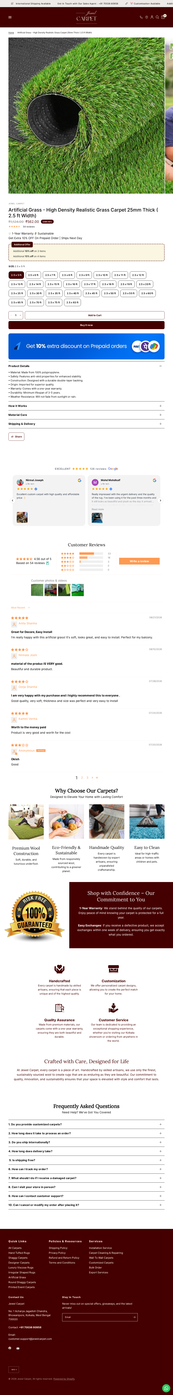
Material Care (17, 415)
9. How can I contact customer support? (35, 1196)
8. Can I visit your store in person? (32, 1187)
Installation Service (100, 1248)
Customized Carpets (101, 1262)
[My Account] (152, 17)
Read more (98, 509)
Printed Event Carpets (21, 1287)
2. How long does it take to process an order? (39, 1133)
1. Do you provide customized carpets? (35, 1124)
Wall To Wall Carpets (101, 1257)
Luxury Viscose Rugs (20, 1267)
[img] (19, 618)
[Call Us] (141, 17)
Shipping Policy (58, 1248)
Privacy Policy (57, 1252)
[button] (68, 553)
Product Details (19, 366)
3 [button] (87, 777)
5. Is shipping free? (21, 1160)
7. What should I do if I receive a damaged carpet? (42, 1178)
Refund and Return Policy (64, 1257)
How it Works (17, 406)
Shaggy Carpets (18, 1257)
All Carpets (15, 1248)
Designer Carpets (19, 1262)
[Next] (160, 500)
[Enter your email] (134, 1317)
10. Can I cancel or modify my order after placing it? (43, 1205)
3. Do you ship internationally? (29, 1142)
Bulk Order (95, 1267)
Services (96, 1241)
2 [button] (82, 777)
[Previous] (12, 500)
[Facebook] (12, 1348)
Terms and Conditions (62, 1262)
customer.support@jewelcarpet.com (30, 1338)
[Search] (157, 17)
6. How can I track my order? (28, 1169)
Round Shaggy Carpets (22, 1282)
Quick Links (17, 1241)
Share (18, 436)
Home (11, 32)
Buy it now (86, 325)
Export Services (98, 1272)
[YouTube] (20, 1348)
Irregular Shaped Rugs (21, 1272)
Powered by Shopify (64, 1378)
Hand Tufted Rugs (19, 1252)
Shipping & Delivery (21, 423)
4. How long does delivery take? (30, 1151)
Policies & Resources (65, 1241)
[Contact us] (166, 1388)
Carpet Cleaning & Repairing (106, 1252)
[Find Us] (146, 17)
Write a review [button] (139, 561)
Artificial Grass (17, 1277)
